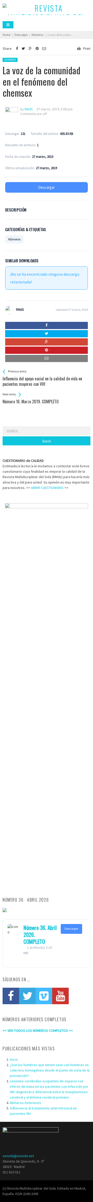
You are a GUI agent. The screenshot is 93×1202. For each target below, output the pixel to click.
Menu (8, 24)
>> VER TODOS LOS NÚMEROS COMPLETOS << (38, 1030)
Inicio (14, 1059)
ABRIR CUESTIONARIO (47, 487)
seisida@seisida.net (18, 1156)
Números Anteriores (25, 1102)
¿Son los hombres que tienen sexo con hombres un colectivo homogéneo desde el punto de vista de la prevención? (50, 1070)
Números (10, 59)
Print (86, 48)
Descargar (46, 187)
